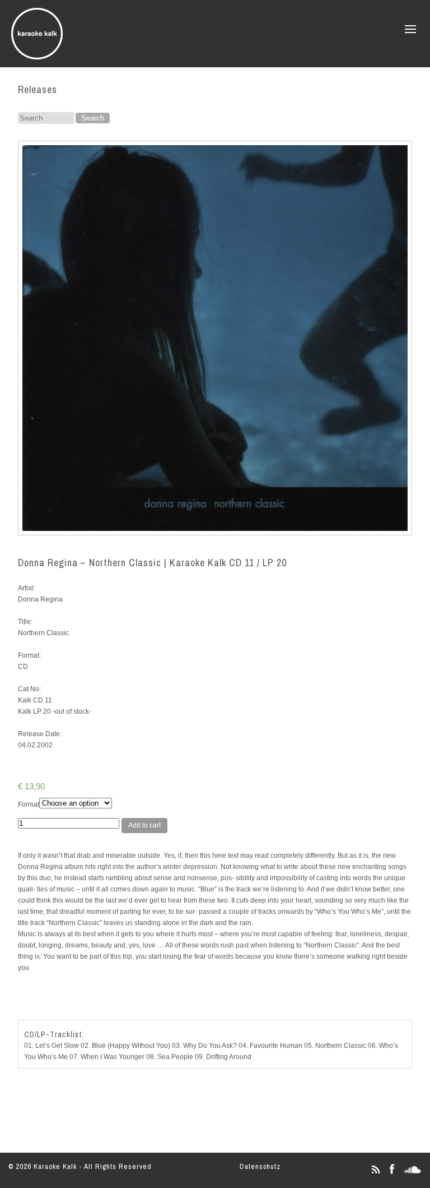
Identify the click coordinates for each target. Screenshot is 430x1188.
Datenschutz (260, 1166)
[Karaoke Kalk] (37, 56)
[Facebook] (392, 1173)
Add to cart (144, 825)
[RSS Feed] (375, 1173)
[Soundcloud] (412, 1173)
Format (28, 804)
